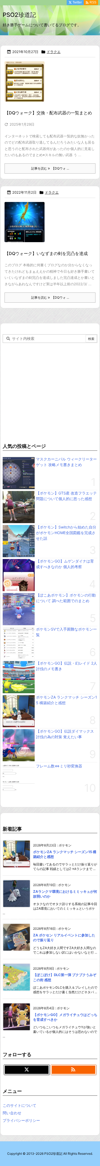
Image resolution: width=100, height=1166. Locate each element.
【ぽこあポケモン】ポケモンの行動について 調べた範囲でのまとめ (66, 598)
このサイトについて (19, 1105)
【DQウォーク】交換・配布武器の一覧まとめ (48, 112)
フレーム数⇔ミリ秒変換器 (59, 766)
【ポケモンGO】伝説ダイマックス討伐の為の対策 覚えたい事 (65, 734)
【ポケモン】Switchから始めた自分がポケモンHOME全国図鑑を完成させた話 (66, 533)
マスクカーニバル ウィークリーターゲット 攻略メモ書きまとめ (66, 462)
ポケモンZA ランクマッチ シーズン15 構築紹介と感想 (66, 700)
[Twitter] (26, 1070)
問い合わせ (12, 1113)
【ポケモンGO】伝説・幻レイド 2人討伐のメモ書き (66, 666)
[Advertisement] (50, 391)
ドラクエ (54, 52)
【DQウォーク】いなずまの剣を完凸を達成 (46, 253)
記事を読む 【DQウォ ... (50, 168)
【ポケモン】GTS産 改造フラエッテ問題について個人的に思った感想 (66, 496)
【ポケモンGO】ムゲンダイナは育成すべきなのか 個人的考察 (65, 564)
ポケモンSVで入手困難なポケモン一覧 (66, 632)
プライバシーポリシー (21, 1120)
